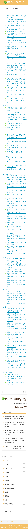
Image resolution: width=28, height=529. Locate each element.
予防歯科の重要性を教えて (14, 125)
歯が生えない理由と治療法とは (16, 216)
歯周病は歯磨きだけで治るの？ (16, 280)
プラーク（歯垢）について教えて (16, 253)
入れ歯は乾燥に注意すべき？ (15, 145)
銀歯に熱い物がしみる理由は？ (16, 376)
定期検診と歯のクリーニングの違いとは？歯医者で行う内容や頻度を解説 (16, 109)
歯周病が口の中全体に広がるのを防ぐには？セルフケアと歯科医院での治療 (16, 265)
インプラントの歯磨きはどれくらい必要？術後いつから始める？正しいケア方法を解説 (16, 83)
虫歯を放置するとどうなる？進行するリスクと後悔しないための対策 (16, 328)
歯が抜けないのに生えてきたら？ (16, 31)
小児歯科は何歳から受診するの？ (16, 29)
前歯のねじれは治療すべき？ (15, 297)
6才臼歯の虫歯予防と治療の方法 (16, 19)
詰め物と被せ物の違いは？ (14, 374)
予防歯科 (5, 105)
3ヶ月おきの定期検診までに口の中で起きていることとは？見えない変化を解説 (16, 114)
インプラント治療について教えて (16, 98)
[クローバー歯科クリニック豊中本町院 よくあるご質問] (14, 3)
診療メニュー (20, 525)
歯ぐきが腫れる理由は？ (14, 230)
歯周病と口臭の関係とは (14, 282)
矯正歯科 (5, 290)
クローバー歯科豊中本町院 (10, 525)
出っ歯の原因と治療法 (13, 291)
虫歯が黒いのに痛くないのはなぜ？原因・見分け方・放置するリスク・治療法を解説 (16, 310)
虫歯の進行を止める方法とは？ (16, 332)
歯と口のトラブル (8, 174)
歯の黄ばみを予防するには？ (15, 123)
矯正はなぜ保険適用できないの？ (16, 295)
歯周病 (5, 257)
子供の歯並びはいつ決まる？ (15, 40)
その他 (5, 51)
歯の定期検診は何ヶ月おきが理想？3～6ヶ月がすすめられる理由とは (17, 119)
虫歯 (4, 307)
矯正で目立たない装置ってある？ (16, 293)
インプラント (7, 62)
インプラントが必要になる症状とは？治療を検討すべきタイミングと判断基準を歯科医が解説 (16, 65)
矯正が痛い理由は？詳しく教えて (16, 303)
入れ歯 (5, 132)
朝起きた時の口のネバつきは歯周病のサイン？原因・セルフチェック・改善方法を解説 (16, 260)
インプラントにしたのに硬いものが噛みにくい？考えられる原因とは (16, 70)
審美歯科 (5, 156)
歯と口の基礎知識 (8, 233)
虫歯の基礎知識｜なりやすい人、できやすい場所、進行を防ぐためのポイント (16, 319)
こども (5, 14)
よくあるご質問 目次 (8, 511)
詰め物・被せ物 (7, 372)
